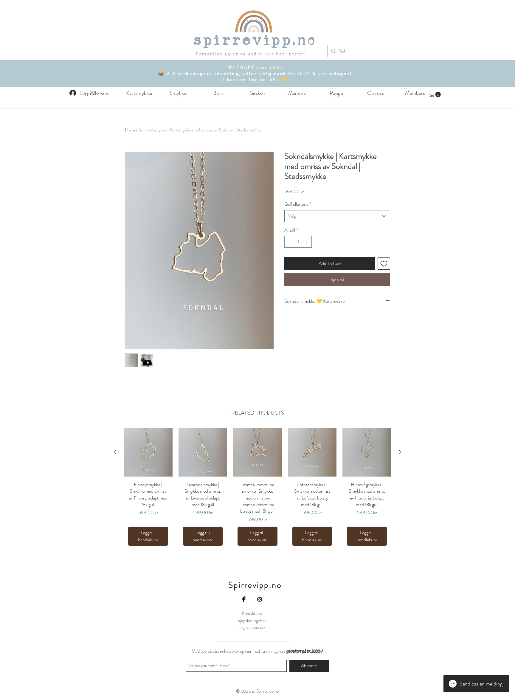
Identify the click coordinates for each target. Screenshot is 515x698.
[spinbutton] (298, 241)
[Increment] (307, 241)
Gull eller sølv (297, 204)
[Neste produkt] (400, 451)
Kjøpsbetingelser (252, 620)
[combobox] (337, 216)
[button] (218, 93)
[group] (257, 488)
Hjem (130, 129)
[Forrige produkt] (115, 451)
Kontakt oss (252, 613)
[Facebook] (244, 599)
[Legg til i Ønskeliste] (384, 263)
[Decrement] (289, 241)
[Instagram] (260, 599)
